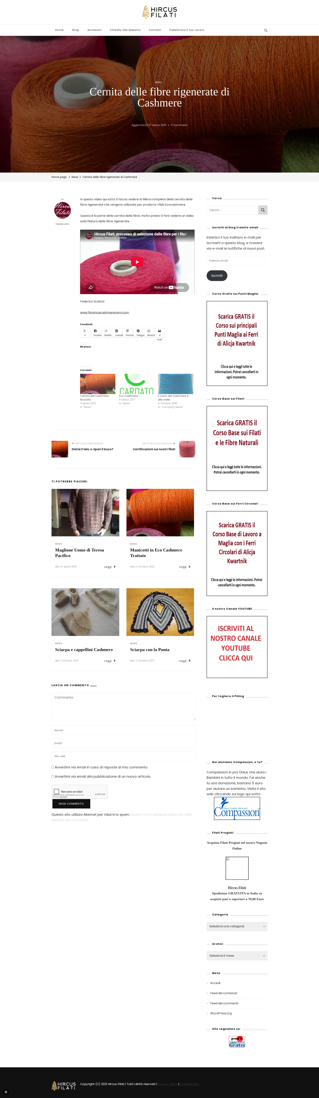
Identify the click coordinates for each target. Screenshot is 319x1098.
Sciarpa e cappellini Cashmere (84, 649)
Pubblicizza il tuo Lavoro (186, 30)
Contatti (155, 30)
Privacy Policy (168, 1084)
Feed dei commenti (224, 1003)
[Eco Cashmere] (136, 384)
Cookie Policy (189, 1084)
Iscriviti (217, 275)
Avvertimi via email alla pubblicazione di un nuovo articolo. (103, 776)
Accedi (215, 983)
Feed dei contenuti (223, 993)
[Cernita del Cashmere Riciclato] (97, 384)
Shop (75, 30)
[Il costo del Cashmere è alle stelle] (175, 384)
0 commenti (179, 124)
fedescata (62, 223)
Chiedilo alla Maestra (125, 30)
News (158, 82)
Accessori (95, 30)
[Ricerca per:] (232, 210)
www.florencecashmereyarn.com (104, 312)
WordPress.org (221, 1013)
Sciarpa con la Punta (149, 649)
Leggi (108, 567)
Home (59, 30)
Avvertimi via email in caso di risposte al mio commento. (101, 767)
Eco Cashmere (128, 396)
